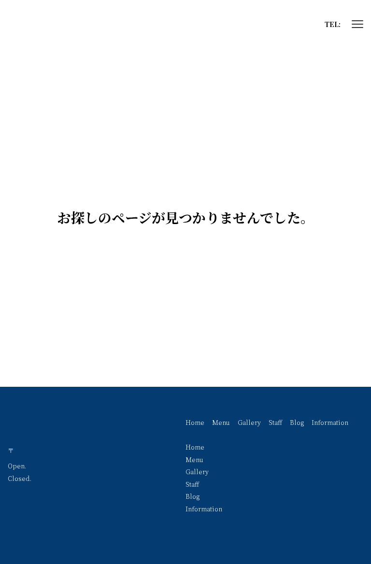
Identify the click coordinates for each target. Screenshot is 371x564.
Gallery (249, 422)
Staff (275, 422)
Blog (297, 422)
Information (330, 422)
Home (195, 422)
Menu (221, 422)
